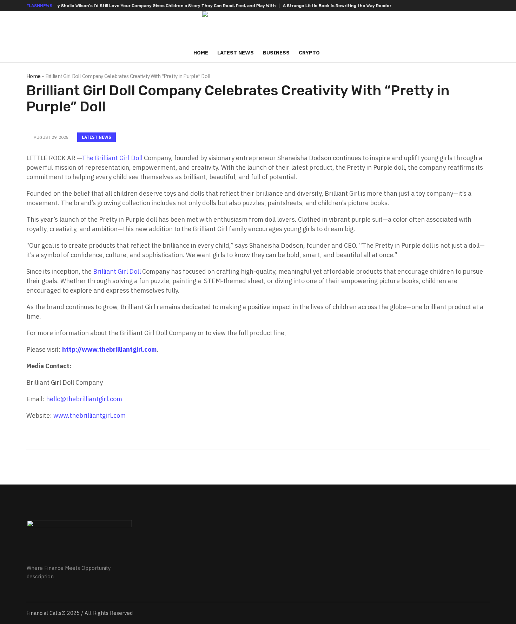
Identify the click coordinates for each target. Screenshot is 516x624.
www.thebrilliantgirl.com (89, 415)
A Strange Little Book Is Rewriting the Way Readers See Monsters (341, 5)
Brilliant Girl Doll (117, 271)
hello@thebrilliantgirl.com (84, 399)
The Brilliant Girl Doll (112, 158)
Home (33, 76)
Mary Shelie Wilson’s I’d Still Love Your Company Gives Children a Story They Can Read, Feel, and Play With (150, 5)
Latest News (96, 137)
